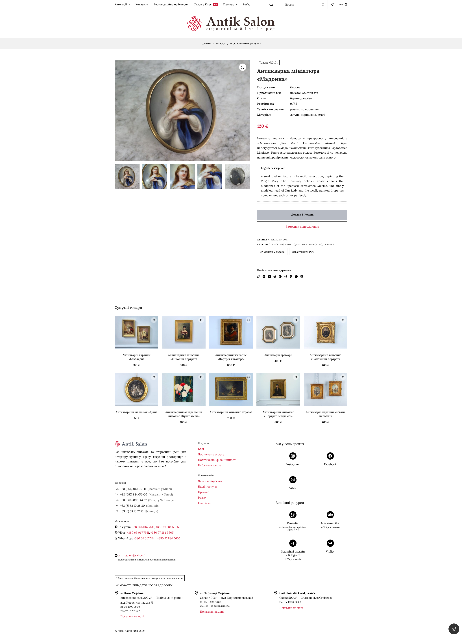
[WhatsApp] (296, 276)
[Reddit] (274, 276)
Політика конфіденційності (217, 460)
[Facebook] (264, 276)
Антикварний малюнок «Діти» (136, 412)
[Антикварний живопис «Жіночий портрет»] (184, 332)
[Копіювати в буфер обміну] (258, 276)
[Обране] (332, 4)
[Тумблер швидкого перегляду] (154, 320)
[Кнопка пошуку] (323, 4)
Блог (201, 449)
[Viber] (291, 276)
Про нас (228, 4)
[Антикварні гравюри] (278, 332)
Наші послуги (207, 486)
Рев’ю (246, 4)
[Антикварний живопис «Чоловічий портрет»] (325, 332)
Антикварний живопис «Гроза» (231, 412)
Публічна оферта (209, 465)
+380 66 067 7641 (143, 527)
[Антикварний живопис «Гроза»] (231, 389)
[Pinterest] (280, 276)
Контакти (142, 4)
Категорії (121, 4)
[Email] (301, 276)
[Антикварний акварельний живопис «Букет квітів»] (184, 389)
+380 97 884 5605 (167, 527)
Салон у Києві (205, 4)
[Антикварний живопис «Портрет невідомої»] (278, 389)
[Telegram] (285, 276)
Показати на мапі (132, 616)
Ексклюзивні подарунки (290, 244)
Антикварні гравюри (278, 355)
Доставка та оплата (211, 454)
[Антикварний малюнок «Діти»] (136, 389)
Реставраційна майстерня (171, 4)
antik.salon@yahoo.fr (132, 555)
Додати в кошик (302, 214)
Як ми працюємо (210, 481)
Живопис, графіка (321, 244)
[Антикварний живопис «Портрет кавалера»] (231, 332)
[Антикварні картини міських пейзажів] (325, 389)
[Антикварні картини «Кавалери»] (136, 332)
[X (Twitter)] (269, 276)
